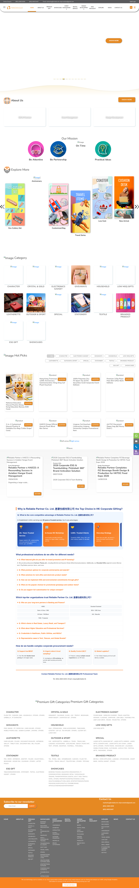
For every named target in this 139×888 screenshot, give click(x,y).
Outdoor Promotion (56, 837)
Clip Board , (113, 748)
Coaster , (52, 731)
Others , (42, 715)
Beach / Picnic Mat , (83, 744)
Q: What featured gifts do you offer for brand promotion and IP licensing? (46, 559)
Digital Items (81, 827)
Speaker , (96, 718)
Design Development (84, 7)
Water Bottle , (57, 741)
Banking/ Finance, (55, 772)
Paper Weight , (54, 718)
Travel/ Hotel (44, 849)
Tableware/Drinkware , (12, 772)
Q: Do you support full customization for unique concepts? (41, 590)
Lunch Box (52, 733)
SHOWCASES (129, 365)
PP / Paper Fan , (19, 728)
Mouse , (109, 720)
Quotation (28, 403)
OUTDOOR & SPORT (70, 361)
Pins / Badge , (8, 728)
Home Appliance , (106, 759)
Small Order (105, 844)
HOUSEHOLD (112, 356)
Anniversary (105, 831)
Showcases (58, 8)
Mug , (50, 728)
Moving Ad (56, 840)
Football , (71, 746)
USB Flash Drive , (99, 720)
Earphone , (112, 718)
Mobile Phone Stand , (101, 748)
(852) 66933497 (34, 1)
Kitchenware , (125, 759)
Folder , (17, 741)
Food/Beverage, (73, 783)
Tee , (50, 759)
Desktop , (24, 759)
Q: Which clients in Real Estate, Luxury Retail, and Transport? (42, 623)
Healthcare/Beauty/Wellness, (60, 781)
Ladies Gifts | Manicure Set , (103, 741)
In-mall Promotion (56, 833)
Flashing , (104, 718)
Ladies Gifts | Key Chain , (118, 744)
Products (80, 840)
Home (32, 8)
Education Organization (44, 826)
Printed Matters (79, 837)
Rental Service (75, 7)
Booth (79, 825)
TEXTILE (111, 361)
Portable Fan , (130, 718)
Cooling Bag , (71, 744)
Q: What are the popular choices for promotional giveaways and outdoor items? (49, 585)
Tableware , (81, 728)
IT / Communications (44, 831)
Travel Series (105, 837)
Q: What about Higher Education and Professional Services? (41, 628)
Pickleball (79, 746)
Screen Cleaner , (25, 731)
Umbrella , (8, 718)
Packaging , (102, 750)
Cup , (72, 715)
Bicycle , (96, 759)
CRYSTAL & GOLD (59, 712)
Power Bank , (98, 715)
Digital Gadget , (104, 761)
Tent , (50, 746)
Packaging (80, 834)
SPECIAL (86, 361)
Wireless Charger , (110, 715)
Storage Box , (58, 728)
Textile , (33, 772)
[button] (2, 207)
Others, (56, 779)
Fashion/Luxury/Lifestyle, (58, 783)
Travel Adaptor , (124, 715)
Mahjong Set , (120, 746)
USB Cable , (120, 718)
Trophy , (77, 715)
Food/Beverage (44, 872)
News (109, 8)
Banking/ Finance (43, 822)
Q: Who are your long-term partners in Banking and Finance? (42, 602)
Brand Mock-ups (81, 843)
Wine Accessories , (70, 728)
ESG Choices (105, 824)
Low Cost (104, 839)
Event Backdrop (80, 830)
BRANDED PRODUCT (127, 361)
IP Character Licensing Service (105, 848)
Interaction (56, 830)
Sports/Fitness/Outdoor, (80, 781)
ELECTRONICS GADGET (81, 356)
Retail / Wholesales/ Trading (44, 839)
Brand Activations (56, 843)
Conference (56, 825)
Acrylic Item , (123, 748)
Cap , (50, 741)
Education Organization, (70, 772)
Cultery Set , (82, 731)
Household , (27, 715)
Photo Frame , (110, 746)
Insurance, (65, 774)
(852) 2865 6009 (20, 1)
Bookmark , (85, 715)
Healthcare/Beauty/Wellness (45, 860)
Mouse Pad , (116, 720)
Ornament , (53, 715)
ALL (52, 356)
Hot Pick (104, 852)
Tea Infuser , (66, 731)
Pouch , (51, 761)
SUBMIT (32, 806)
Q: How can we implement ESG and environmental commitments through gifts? (49, 580)
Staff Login (133, 1)
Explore (101, 8)
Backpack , (63, 746)
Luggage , (115, 759)
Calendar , (61, 715)
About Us (41, 8)
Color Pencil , (39, 759)
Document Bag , (25, 744)
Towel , (74, 741)
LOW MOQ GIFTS (128, 356)
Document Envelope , (28, 741)
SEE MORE (37, 494)
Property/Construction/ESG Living (45, 856)
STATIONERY (99, 361)
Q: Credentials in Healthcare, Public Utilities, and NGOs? (40, 633)
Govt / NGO (43, 847)
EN (131, 7)
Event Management (66, 7)
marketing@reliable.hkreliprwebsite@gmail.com (60, 1)
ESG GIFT (116, 365)
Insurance (43, 835)
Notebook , (40, 741)
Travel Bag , (81, 741)
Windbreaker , (67, 759)
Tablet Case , (14, 744)
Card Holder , (30, 728)
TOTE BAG (86, 761)
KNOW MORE (12, 41)
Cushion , (15, 715)
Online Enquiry (7, 1)
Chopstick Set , (65, 718)
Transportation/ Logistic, (64, 776)
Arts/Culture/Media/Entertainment (61, 786)
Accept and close (69, 885)
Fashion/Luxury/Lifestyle (44, 868)
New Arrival (105, 842)
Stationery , (25, 772)
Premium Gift (49, 7)
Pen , (5, 759)
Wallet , (7, 744)
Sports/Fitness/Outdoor (45, 864)
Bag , (21, 715)
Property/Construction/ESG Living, (72, 779)
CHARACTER (63, 356)
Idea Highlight (92, 7)
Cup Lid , (59, 731)
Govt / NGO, (78, 776)
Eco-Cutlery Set (105, 827)
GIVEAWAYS (98, 356)
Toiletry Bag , (71, 761)
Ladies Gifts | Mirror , (122, 741)
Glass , (67, 715)
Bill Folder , (36, 744)
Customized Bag (105, 833)
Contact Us (118, 8)
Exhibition (56, 827)
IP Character (16, 718)
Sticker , (36, 715)
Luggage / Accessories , (57, 744)
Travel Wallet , (60, 761)
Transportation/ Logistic (45, 844)
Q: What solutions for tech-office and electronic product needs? (43, 575)
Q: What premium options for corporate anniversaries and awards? (44, 570)
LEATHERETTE (53, 361)
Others (73, 718)
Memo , (10, 759)
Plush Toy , (8, 715)
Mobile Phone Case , (11, 731)
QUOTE (136, 452)
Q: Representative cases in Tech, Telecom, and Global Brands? (42, 638)
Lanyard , (34, 731)
